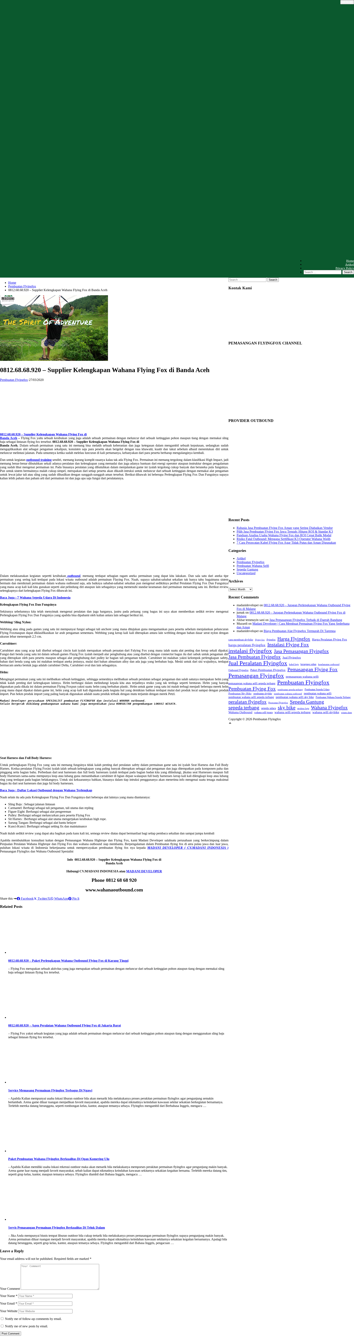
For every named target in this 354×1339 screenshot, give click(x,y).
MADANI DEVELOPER (144, 871)
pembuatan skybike (262, 693)
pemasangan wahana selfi (302, 676)
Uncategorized (246, 573)
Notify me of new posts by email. (26, 1326)
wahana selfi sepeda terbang (293, 712)
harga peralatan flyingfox (247, 645)
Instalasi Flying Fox (288, 644)
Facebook (27, 898)
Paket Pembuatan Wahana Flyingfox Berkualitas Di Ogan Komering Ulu (58, 1159)
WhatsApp (60, 898)
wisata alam (346, 712)
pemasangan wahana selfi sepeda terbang (251, 683)
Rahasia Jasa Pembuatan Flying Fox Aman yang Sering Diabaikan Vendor (285, 528)
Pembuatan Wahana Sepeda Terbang (333, 697)
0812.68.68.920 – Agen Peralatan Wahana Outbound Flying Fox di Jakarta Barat (64, 1025)
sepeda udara (268, 708)
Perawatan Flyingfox (278, 703)
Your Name (8, 1296)
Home (350, 260)
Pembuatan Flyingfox (22, 286)
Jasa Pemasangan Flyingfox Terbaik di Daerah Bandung (305, 620)
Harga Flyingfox (293, 639)
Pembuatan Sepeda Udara (317, 689)
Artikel (349, 264)
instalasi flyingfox (250, 650)
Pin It (75, 898)
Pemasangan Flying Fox (312, 669)
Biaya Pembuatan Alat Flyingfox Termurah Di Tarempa (300, 631)
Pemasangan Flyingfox (256, 675)
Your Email (8, 1303)
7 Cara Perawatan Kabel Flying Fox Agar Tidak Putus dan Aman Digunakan (286, 542)
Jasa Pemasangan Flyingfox (301, 651)
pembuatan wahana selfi (317, 693)
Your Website (8, 1311)
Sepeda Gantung (247, 569)
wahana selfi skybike (325, 712)
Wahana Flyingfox (329, 707)
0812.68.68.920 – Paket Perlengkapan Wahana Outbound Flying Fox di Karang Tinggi (68, 960)
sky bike (286, 707)
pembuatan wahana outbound (288, 694)
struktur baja (303, 708)
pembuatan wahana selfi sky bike (295, 697)
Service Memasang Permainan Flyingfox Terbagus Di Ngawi (50, 1090)
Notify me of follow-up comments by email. (33, 1319)
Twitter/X (43, 898)
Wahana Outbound (240, 712)
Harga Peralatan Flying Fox (329, 639)
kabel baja (294, 664)
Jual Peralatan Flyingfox (257, 663)
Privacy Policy (345, 268)
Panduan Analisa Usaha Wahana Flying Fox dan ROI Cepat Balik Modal (284, 535)
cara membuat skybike (240, 639)
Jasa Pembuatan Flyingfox (254, 657)
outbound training (39, 460)
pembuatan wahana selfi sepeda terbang (251, 697)
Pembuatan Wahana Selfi (253, 566)
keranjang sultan (308, 664)
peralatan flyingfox (247, 701)
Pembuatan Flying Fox (252, 688)
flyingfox (271, 639)
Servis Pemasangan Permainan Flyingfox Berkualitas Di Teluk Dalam (56, 1227)
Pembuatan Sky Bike (240, 693)
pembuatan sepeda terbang (290, 689)
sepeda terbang (243, 707)
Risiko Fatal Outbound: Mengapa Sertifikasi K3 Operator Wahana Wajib (283, 539)
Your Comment (10, 1288)
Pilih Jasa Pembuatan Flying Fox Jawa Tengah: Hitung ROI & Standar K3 (285, 531)
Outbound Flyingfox (238, 670)
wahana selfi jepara (263, 712)
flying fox (260, 639)
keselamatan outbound (328, 664)
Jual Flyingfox (292, 657)
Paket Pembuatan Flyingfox (268, 670)
